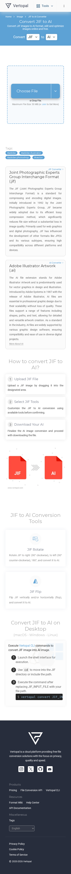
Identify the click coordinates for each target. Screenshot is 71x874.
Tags (12, 820)
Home (8, 16)
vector (39, 157)
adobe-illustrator (32, 153)
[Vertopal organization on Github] (40, 769)
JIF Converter (54, 169)
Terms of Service (18, 854)
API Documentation (20, 808)
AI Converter (55, 263)
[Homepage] (35, 738)
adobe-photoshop (19, 157)
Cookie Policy (16, 849)
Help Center (32, 802)
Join (44, 104)
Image (20, 16)
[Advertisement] (35, 55)
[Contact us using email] (50, 769)
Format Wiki (16, 802)
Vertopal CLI (53, 790)
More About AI (16, 344)
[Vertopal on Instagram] (21, 769)
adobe (12, 153)
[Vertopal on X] (31, 769)
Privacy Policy (17, 843)
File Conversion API (31, 790)
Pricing (13, 790)
